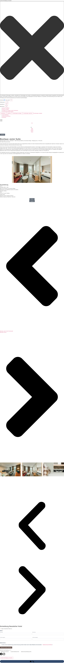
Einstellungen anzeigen (17, 113)
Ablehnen (9, 113)
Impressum (4, 117)
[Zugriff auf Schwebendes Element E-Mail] (30, 661)
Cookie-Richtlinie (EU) (15, 651)
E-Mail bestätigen (35, 637)
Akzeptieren (3, 113)
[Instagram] (4, 654)
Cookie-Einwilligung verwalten (6, 657)
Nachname (34, 632)
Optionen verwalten (5, 108)
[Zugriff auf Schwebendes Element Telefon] (33, 661)
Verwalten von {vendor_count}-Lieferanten (10, 110)
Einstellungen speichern (27, 113)
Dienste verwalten (5, 109)
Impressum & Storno (5, 651)
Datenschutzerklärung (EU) (26, 651)
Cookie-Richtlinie (5, 114)
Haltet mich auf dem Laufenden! (6, 647)
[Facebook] (1, 654)
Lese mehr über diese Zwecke (7, 111)
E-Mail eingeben (2, 637)
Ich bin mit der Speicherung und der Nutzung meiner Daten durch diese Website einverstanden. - (27, 644)
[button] (32, 48)
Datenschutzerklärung (6, 116)
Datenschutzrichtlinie (47, 644)
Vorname (1, 632)
